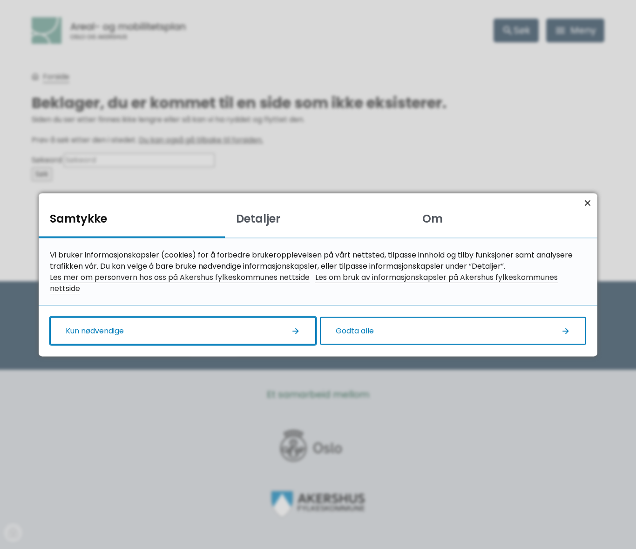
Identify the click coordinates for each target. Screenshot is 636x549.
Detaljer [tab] (258, 218)
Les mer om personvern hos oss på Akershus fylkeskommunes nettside (180, 276)
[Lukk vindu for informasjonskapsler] (587, 203)
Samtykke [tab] (78, 218)
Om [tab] (432, 218)
